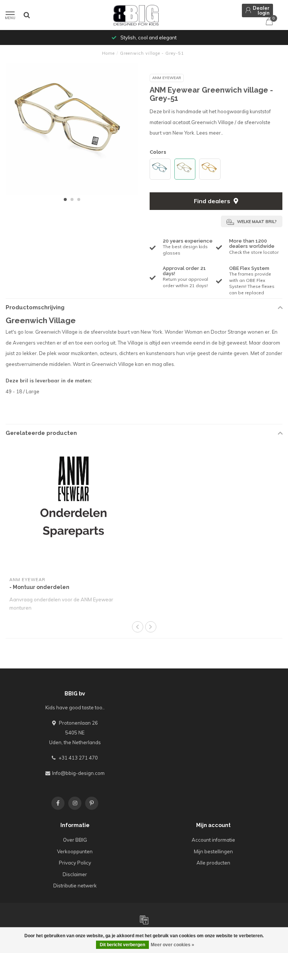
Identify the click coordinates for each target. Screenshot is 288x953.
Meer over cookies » (172, 944)
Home (108, 53)
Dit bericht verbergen (122, 944)
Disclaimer (75, 874)
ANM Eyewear (166, 77)
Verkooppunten (75, 851)
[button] (65, 199)
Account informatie (213, 840)
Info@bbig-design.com (78, 773)
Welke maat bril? (256, 221)
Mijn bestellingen (213, 851)
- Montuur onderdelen (39, 587)
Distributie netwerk (75, 886)
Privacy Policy (75, 863)
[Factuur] (144, 919)
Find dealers (213, 201)
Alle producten (213, 863)
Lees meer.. (209, 133)
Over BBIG (75, 840)
